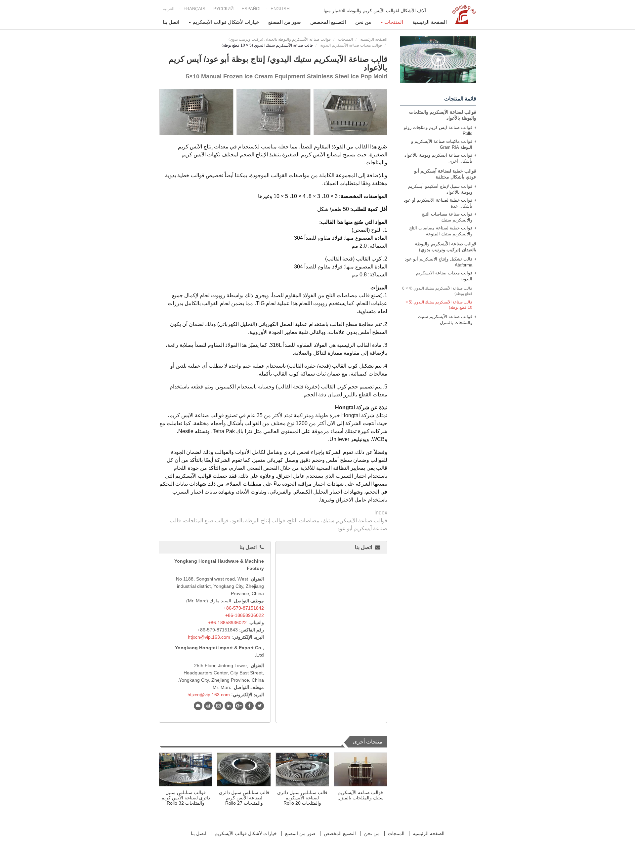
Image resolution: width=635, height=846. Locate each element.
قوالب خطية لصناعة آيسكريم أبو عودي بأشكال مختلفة (445, 174)
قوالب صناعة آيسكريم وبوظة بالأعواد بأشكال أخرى (438, 158)
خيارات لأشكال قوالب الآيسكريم (246, 833)
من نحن (363, 22)
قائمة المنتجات (460, 98)
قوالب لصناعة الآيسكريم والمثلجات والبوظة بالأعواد (442, 115)
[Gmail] (218, 706)
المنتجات (345, 39)
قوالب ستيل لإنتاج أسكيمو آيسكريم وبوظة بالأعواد (440, 189)
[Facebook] (249, 706)
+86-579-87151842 (244, 608)
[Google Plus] (239, 706)
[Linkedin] (229, 706)
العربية (169, 9)
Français (194, 9)
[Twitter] (259, 706)
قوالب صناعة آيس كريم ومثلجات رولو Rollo (438, 130)
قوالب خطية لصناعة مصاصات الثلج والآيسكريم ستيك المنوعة (440, 230)
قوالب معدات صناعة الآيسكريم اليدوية (351, 45)
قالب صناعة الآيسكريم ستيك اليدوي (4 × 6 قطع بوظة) (437, 291)
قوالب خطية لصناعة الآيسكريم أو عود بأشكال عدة (438, 203)
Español (251, 9)
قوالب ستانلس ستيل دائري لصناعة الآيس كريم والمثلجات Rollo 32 (185, 798)
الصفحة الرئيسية (429, 22)
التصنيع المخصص (328, 22)
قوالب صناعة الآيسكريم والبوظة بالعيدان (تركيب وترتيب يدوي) (280, 39)
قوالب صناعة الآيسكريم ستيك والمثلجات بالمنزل (360, 795)
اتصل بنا (171, 22)
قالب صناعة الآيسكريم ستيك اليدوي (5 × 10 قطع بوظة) (438, 305)
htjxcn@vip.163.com (209, 637)
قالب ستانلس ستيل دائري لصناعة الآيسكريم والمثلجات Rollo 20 (302, 798)
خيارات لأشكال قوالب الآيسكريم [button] (225, 22)
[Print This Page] (208, 706)
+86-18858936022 (244, 615)
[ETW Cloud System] (198, 706)
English (280, 9)
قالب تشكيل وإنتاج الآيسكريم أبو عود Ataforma (438, 262)
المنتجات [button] (393, 22)
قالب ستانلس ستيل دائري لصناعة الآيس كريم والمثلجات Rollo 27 (244, 798)
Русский (223, 9)
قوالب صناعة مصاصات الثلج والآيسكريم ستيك (447, 217)
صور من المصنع (284, 22)
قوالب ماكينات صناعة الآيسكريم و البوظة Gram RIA (441, 144)
